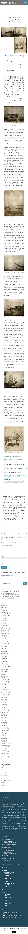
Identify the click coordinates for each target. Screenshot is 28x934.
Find (25, 583)
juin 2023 (4, 646)
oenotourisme (5, 775)
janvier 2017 (5, 742)
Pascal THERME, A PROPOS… (9, 869)
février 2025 (5, 625)
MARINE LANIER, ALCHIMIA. (9, 849)
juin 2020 (4, 684)
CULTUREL (7, 875)
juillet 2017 (5, 732)
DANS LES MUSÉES (8, 903)
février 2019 (5, 705)
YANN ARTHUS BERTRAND (9, 593)
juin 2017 (4, 733)
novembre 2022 (6, 655)
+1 (16, 55)
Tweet (11, 55)
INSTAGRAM (6, 889)
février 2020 (5, 691)
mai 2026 (4, 605)
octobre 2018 (5, 712)
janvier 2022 (5, 663)
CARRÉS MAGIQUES (8, 897)
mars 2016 (4, 750)
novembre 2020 (6, 679)
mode (3, 770)
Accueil (5, 867)
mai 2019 (4, 701)
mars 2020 (4, 689)
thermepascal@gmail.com (14, 915)
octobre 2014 (5, 753)
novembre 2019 (6, 694)
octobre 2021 (5, 668)
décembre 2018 (6, 709)
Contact (5, 891)
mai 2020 (4, 686)
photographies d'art (11, 483)
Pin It (21, 55)
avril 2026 (4, 607)
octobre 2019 (5, 696)
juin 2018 (4, 717)
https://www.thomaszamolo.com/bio (12, 456)
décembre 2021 (6, 664)
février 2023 (5, 651)
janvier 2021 (5, 678)
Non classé (4, 772)
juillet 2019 (5, 697)
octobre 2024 (5, 632)
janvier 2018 (5, 725)
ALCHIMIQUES (7, 894)
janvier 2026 (5, 612)
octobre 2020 (5, 681)
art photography (7, 481)
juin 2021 (4, 671)
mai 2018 (4, 719)
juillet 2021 (5, 669)
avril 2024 (4, 638)
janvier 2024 (5, 641)
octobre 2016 (5, 747)
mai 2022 (4, 658)
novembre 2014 (6, 751)
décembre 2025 (6, 614)
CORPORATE (7, 886)
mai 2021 (4, 673)
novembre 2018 (6, 710)
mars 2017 (4, 738)
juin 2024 (4, 635)
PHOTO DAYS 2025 (7, 860)
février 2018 (5, 724)
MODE (6, 900)
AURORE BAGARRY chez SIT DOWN (10, 853)
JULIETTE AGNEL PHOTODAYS (9, 858)
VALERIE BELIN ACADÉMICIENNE (11, 596)
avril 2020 (4, 687)
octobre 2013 (5, 755)
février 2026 (5, 610)
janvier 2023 (5, 653)
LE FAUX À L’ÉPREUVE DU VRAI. (9, 850)
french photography (14, 482)
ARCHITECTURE (6, 764)
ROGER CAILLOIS (7, 857)
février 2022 (5, 661)
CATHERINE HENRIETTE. (8, 847)
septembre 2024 (6, 633)
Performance (5, 779)
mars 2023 (4, 650)
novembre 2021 (6, 666)
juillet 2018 (5, 715)
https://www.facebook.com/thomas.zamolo (14, 459)
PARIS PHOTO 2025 (7, 852)
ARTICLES (5, 870)
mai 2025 (4, 620)
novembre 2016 (6, 745)
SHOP (5, 892)
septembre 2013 (6, 756)
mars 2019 (4, 704)
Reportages (5, 784)
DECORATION (7, 880)
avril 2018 (4, 720)
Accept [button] (14, 932)
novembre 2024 (6, 630)
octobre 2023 (5, 645)
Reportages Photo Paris (9, 872)
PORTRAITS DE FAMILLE (9, 883)
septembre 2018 (6, 714)
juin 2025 (4, 618)
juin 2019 (4, 699)
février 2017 (5, 740)
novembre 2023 (6, 643)
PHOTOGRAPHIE (6, 780)
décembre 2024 (6, 628)
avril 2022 (4, 659)
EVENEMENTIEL (8, 884)
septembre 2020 (6, 682)
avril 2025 (4, 622)
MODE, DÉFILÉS (8, 876)
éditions (4, 767)
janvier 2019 (5, 707)
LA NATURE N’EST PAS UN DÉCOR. (11, 591)
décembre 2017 (6, 727)
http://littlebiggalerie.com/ (10, 461)
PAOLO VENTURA (7, 855)
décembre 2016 (6, 743)
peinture (4, 777)
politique (4, 782)
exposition (4, 769)
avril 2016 (4, 748)
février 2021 (5, 676)
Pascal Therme (10, 2)
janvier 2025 (5, 627)
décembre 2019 (6, 692)
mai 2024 (4, 637)
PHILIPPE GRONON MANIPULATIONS (12, 595)
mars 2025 (4, 623)
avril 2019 (4, 702)
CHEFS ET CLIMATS (8, 878)
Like (6, 55)
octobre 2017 (5, 730)
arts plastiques (16, 481)
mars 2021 (4, 674)
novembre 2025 (6, 615)
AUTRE (6, 905)
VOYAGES (6, 881)
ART (16, 23)
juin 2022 (4, 656)
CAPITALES (7, 895)
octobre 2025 (5, 617)
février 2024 (5, 640)
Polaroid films (18, 483)
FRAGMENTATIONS (8, 902)
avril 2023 (4, 648)
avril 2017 (4, 737)
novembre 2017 (6, 728)
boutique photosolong (12, 917)
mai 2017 (4, 735)
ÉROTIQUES (7, 899)
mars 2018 (4, 722)
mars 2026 (4, 609)
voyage (4, 785)
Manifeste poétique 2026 (8, 598)
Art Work (6, 887)
